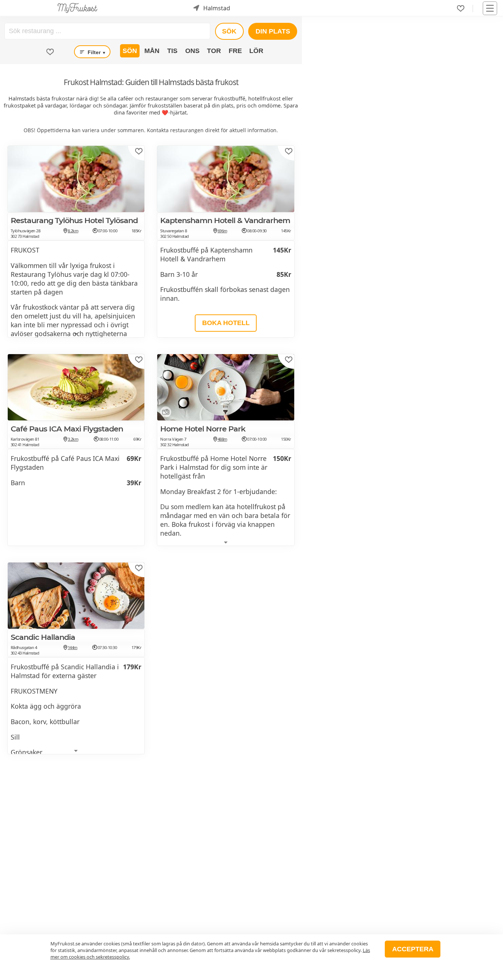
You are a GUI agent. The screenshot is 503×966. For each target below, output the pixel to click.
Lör (256, 50)
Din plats (273, 31)
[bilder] (164, 413)
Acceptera (412, 949)
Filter (96, 52)
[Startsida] (77, 8)
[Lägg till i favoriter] (139, 151)
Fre (235, 50)
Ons (192, 50)
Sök (229, 31)
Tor (214, 50)
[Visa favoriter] (50, 52)
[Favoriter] (460, 8)
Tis (172, 50)
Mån (151, 50)
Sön (130, 50)
